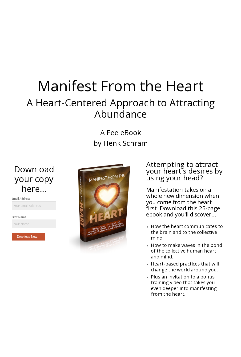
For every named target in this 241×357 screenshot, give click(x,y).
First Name (19, 217)
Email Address (21, 199)
